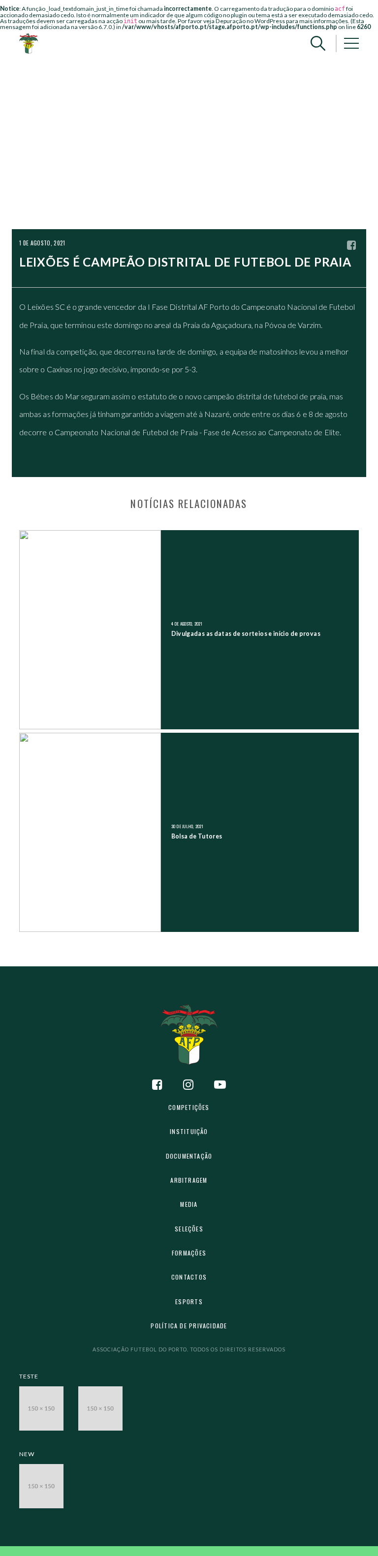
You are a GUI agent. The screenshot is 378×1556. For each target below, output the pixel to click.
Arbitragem (188, 1180)
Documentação (189, 1156)
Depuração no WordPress (250, 21)
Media (188, 1204)
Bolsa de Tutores (196, 836)
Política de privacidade (189, 1325)
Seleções (189, 1228)
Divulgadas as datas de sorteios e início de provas (245, 633)
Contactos (189, 1277)
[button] (318, 43)
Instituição (189, 1131)
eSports (189, 1301)
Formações (189, 1252)
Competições (188, 1107)
